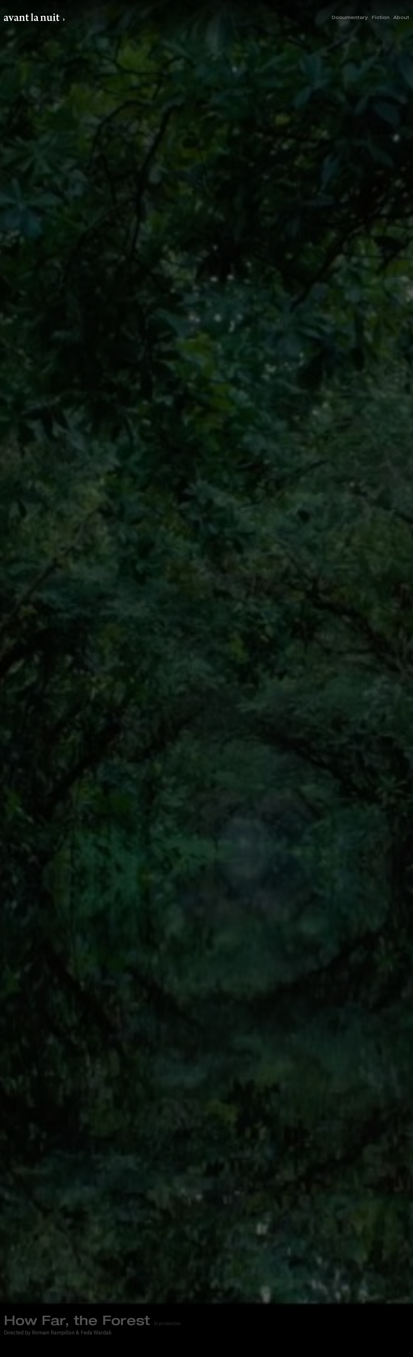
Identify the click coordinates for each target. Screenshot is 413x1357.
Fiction (380, 18)
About (401, 18)
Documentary (350, 18)
